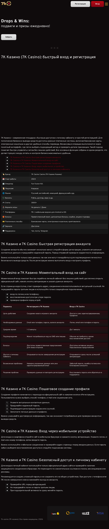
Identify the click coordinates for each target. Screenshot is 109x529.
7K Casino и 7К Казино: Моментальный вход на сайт (34, 160)
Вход (97, 4)
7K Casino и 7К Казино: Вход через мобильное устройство (37, 166)
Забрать (8, 37)
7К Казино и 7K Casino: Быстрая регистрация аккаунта (35, 157)
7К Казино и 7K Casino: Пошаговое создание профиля (35, 163)
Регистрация (80, 4)
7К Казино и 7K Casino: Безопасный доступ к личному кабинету (40, 169)
